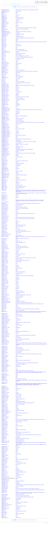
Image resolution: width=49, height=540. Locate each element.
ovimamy (30, 217)
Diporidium (3, 297)
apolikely (22, 294)
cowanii (5, 292)
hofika (16, 208)
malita (16, 226)
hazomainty (20, 257)
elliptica (6, 362)
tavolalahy (42, 492)
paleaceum (6, 96)
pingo (29, 260)
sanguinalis (5, 187)
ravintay (22, 348)
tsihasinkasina (33, 488)
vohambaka (40, 372)
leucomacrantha (7, 392)
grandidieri (6, 64)
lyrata (7, 150)
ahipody (19, 182)
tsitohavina (29, 302)
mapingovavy (17, 274)
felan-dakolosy (20, 54)
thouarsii (6, 289)
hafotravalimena (21, 439)
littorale (6, 484)
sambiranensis (7, 235)
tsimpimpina (30, 9)
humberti (7, 176)
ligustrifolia (5, 45)
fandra (6, 213)
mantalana (44, 190)
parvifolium (6, 113)
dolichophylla (6, 361)
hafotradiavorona (33, 344)
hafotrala (17, 401)
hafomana (17, 353)
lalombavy (17, 482)
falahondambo (22, 85)
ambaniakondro (19, 380)
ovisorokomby (31, 200)
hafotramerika (17, 332)
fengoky (17, 72)
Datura (3, 53)
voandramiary (23, 53)
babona (17, 230)
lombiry (17, 114)
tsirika (16, 512)
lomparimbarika (28, 190)
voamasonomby (38, 122)
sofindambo (27, 96)
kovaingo (17, 487)
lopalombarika (32, 190)
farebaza (17, 63)
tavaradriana (27, 109)
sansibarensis (7, 236)
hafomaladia (27, 335)
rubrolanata (6, 280)
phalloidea (6, 168)
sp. (4, 13)
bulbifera (6, 208)
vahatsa (17, 40)
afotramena (17, 383)
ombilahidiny (29, 122)
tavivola (17, 491)
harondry (17, 160)
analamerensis (7, 252)
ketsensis (6, 265)
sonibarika (17, 172)
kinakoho (17, 53)
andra (16, 213)
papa (34, 203)
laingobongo (26, 50)
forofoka (17, 284)
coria (5, 353)
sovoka (21, 22)
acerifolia (6, 311)
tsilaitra (17, 163)
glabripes (6, 369)
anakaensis (6, 327)
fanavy (16, 492)
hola (21, 492)
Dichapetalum (4, 140)
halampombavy (32, 419)
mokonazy (26, 370)
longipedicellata (7, 396)
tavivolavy (29, 488)
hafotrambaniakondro (37, 380)
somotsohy (36, 71)
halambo (29, 419)
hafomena (17, 314)
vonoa (29, 432)
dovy (24, 71)
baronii (5, 16)
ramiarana (19, 53)
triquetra (5, 190)
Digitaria (3, 181)
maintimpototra (23, 160)
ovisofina (27, 238)
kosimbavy (22, 494)
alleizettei (6, 314)
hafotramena (17, 312)
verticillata (5, 50)
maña (21, 331)
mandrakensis (6, 410)
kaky (16, 264)
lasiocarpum (7, 94)
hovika (23, 208)
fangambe (17, 173)
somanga (6, 438)
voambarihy (24, 322)
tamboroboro (17, 168)
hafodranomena (25, 311)
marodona (28, 484)
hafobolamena (25, 444)
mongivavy (21, 425)
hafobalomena (23, 344)
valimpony (37, 384)
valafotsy (27, 459)
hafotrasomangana (42, 344)
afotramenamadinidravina (22, 383)
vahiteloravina (29, 31)
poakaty (20, 118)
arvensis (5, 178)
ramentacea (5, 495)
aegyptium (7, 9)
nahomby (17, 80)
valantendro (38, 109)
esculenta (6, 212)
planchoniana (8, 108)
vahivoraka (22, 49)
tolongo (17, 164)
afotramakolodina (18, 335)
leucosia (7, 141)
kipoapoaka (17, 151)
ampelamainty (17, 71)
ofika (25, 217)
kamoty (17, 68)
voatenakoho (26, 144)
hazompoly (17, 256)
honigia (17, 460)
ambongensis (6, 318)
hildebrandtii (5, 512)
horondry (19, 160)
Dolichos (3, 306)
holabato (17, 12)
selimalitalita (17, 318)
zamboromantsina (44, 41)
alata (5, 67)
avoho (16, 91)
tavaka (16, 504)
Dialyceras (3, 112)
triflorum (6, 103)
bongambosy (17, 144)
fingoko (19, 72)
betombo (21, 9)
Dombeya (3, 311)
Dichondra (3, 146)
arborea (5, 54)
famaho (25, 85)
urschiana (6, 461)
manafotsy (29, 312)
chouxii (6, 483)
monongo (17, 76)
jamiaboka (38, 371)
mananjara (17, 322)
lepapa (36, 236)
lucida (5, 223)
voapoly (30, 294)
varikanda (17, 191)
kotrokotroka (17, 123)
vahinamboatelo (25, 31)
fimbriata (6, 214)
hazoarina (17, 257)
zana (16, 479)
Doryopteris (3, 487)
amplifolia (6, 326)
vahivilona (17, 67)
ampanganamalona (18, 499)
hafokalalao (20, 109)
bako (18, 230)
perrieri (6, 21)
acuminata (6, 198)
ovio (22, 226)
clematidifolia (7, 31)
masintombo (17, 178)
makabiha (39, 236)
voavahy (17, 306)
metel (4, 57)
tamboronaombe (39, 41)
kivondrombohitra (21, 122)
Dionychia (3, 196)
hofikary (19, 208)
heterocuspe (5, 293)
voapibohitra (17, 105)
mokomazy (23, 370)
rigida (5, 429)
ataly (26, 203)
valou (5, 464)
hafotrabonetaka (22, 410)
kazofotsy (19, 459)
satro (16, 328)
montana (6, 420)
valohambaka (37, 372)
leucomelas (6, 269)
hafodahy (6, 373)
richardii (6, 26)
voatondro (37, 9)
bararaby (17, 190)
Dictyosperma (4, 169)
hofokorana (20, 301)
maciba (6, 226)
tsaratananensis (7, 248)
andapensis (6, 331)
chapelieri (5, 39)
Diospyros (3, 251)
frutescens (6, 91)
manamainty (30, 27)
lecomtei (6, 388)
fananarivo (17, 362)
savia (20, 302)
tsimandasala (17, 113)
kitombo (41, 371)
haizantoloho (21, 41)
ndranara (42, 236)
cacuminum (6, 348)
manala (17, 117)
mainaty (20, 461)
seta (16, 455)
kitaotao (17, 218)
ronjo (29, 492)
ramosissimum (7, 99)
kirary (19, 57)
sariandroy (17, 351)
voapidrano (17, 100)
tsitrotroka (17, 127)
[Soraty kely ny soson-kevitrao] (46, 523)
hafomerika (29, 362)
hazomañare (17, 17)
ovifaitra (19, 204)
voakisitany (32, 218)
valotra (20, 397)
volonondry (24, 186)
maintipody (23, 257)
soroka (19, 22)
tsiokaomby (38, 303)
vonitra (16, 169)
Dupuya (3, 508)
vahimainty (19, 49)
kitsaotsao (25, 218)
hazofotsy (17, 500)
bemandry (25, 247)
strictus (7, 77)
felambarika (17, 197)
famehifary (17, 64)
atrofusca (5, 181)
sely (16, 317)
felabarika (17, 135)
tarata (27, 384)
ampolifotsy (21, 71)
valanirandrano (30, 384)
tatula (4, 58)
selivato (20, 322)
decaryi (5, 40)
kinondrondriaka (18, 104)
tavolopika (20, 193)
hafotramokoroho (21, 312)
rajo (26, 492)
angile (16, 247)
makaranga (20, 314)
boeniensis (6, 346)
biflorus (5, 306)
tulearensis (6, 459)
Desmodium (3, 86)
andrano (20, 27)
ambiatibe (17, 370)
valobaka (32, 370)
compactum (7, 117)
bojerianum (6, 62)
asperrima (7, 126)
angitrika (17, 236)
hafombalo (17, 464)
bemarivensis (6, 341)
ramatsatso (17, 90)
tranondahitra (24, 9)
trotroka (20, 123)
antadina (17, 203)
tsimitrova (30, 493)
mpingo (17, 269)
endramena (23, 27)
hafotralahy (35, 311)
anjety (18, 213)
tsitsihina (17, 167)
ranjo (27, 492)
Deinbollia (3, 68)
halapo (5, 377)
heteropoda (6, 217)
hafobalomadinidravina (44, 383)
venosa (6, 465)
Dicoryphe (3, 160)
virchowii (7, 145)
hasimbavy (17, 494)
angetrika (17, 242)
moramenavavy (30, 71)
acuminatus (8, 109)
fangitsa (5, 307)
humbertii (7, 177)
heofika (17, 217)
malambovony (17, 298)
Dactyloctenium (4, 9)
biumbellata (6, 344)
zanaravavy (42, 484)
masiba (21, 226)
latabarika (17, 356)
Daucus (3, 59)
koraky (19, 447)
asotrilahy (17, 109)
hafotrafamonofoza (28, 353)
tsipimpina (33, 9)
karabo (20, 508)
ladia (43, 444)
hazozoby (20, 275)
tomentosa (5, 159)
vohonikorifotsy (18, 81)
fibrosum (7, 169)
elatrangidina (17, 484)
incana (5, 158)
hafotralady (31, 311)
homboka (17, 221)
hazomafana (17, 251)
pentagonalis (6, 424)
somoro (23, 372)
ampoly (17, 177)
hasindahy (19, 492)
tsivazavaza (33, 122)
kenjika (25, 213)
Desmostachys (4, 108)
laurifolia (6, 163)
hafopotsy (32, 362)
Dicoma (3, 158)
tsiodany (22, 118)
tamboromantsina (34, 41)
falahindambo (17, 85)
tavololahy (17, 493)
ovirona (28, 200)
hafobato (23, 362)
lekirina (19, 177)
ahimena (17, 187)
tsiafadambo (17, 94)
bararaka (19, 190)
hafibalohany (28, 383)
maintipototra (27, 257)
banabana (17, 238)
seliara (16, 346)
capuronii (5, 503)
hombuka (6, 221)
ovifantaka (17, 209)
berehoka (17, 388)
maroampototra (18, 483)
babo (18, 247)
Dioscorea (3, 198)
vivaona (26, 193)
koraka (46, 344)
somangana (19, 352)
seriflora (6, 238)
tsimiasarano (31, 109)
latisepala (5, 44)
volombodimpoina (31, 275)
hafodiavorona (17, 469)
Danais (3, 36)
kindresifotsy (17, 183)
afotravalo (20, 434)
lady (38, 442)
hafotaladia (26, 344)
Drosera (3, 495)
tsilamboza (23, 301)
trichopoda (6, 247)
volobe (20, 77)
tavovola (20, 493)
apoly (24, 294)
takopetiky (43, 419)
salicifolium (7, 100)
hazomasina (19, 488)
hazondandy (17, 302)
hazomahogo (17, 474)
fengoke (17, 73)
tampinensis (6, 287)
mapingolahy (26, 260)
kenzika (28, 213)
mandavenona (17, 141)
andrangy (17, 301)
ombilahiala (19, 401)
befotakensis (6, 340)
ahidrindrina (22, 149)
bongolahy (19, 50)
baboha (20, 247)
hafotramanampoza (43, 311)
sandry (34, 213)
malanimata (17, 473)
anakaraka (17, 508)
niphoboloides (8, 498)
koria (37, 353)
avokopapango (20, 91)
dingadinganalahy (18, 303)
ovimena (25, 200)
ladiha (21, 470)
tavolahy (40, 492)
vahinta (17, 26)
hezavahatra (25, 41)
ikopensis (6, 18)
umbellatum (7, 104)
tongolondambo (18, 293)
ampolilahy (17, 294)
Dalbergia (3, 16)
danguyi (6, 357)
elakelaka (17, 223)
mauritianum (7, 95)
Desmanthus (3, 85)
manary (23, 17)
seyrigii (6, 437)
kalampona (39, 419)
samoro (29, 370)
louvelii (6, 297)
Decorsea (3, 64)
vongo (16, 196)
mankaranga (44, 442)
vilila (31, 302)
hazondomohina (18, 470)
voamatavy (17, 108)
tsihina (39, 203)
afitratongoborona (18, 344)
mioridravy (19, 340)
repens (6, 146)
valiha (16, 77)
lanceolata (6, 266)
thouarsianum (8, 144)
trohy (5, 456)
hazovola (17, 16)
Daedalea (3, 12)
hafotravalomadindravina (19, 384)
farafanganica (6, 365)
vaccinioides (7, 298)
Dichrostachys (4, 151)
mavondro (17, 212)
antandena (24, 203)
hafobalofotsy (35, 383)
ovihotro (22, 238)
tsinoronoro (34, 109)
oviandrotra (22, 242)
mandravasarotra (18, 99)
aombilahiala (17, 402)
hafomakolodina (23, 335)
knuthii (6, 222)
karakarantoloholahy (18, 498)
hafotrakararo (17, 336)
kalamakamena (22, 310)
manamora (31, 257)
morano (17, 49)
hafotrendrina (17, 365)
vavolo (41, 109)
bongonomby (17, 41)
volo (18, 77)
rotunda (6, 432)
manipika (17, 21)
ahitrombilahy (17, 9)
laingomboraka (18, 36)
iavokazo (17, 396)
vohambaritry (28, 322)
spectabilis (6, 442)
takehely (19, 255)
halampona (36, 419)
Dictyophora (3, 168)
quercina (5, 12)
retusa (5, 25)
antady (19, 203)
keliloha (18, 246)
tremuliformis (6, 455)
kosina (22, 488)
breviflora (5, 36)
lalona (24, 190)
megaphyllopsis (7, 411)
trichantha (6, 246)
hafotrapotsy (41, 444)
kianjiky (30, 213)
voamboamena (35, 27)
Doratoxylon (3, 478)
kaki (5, 264)
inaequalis (6, 499)
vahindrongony (18, 35)
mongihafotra (39, 312)
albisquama (6, 313)
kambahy (17, 459)
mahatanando (21, 495)
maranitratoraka (18, 437)
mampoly (26, 71)
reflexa (5, 491)
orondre (27, 160)
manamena (32, 312)
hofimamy (21, 217)
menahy (21, 297)
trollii (5, 172)
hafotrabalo (27, 402)
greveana (6, 17)
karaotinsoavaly (18, 59)
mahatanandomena (26, 495)
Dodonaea (3, 301)
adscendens (7, 86)
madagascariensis (6, 63)
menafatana (34, 484)
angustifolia (6, 160)
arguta (5, 500)
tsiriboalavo (22, 513)
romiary (28, 57)
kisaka (16, 176)
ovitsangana (29, 218)
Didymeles (3, 173)
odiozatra (24, 96)
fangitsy (23, 213)
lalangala (24, 360)
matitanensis (8, 131)
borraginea (6, 347)
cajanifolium (7, 90)
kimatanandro (17, 495)
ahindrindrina (26, 149)
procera (5, 516)
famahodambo (28, 85)
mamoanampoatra (18, 503)
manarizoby (17, 25)
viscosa (6, 303)
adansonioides (6, 72)
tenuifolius (7, 85)
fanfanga (19, 236)
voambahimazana (18, 140)
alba (4, 53)
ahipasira (17, 137)
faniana (17, 271)
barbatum (6, 89)
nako (5, 230)
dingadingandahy (23, 303)
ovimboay (22, 200)
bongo (16, 44)
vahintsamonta (28, 82)
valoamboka (24, 429)
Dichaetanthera (4, 123)
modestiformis (7, 416)
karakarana (24, 384)
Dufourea (3, 507)
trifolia (5, 507)
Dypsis (3, 509)
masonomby (26, 122)
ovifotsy (17, 232)
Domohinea (3, 470)
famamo (17, 82)
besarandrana (17, 297)
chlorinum (7, 140)
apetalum (6, 478)
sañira (33, 71)
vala (22, 322)
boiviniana (5, 73)
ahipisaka (17, 181)
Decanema (3, 62)
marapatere (19, 63)
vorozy (25, 242)
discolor (6, 112)
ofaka (25, 208)
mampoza (25, 312)
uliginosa (5, 82)
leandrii (6, 387)
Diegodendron (4, 176)
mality (18, 226)
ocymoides (6, 155)
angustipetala (6, 332)
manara (20, 17)
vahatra (20, 45)
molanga (17, 361)
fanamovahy (20, 82)
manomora (34, 257)
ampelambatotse (18, 327)
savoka (17, 22)
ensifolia (5, 122)
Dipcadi (3, 292)
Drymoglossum (4, 498)
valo (18, 313)
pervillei (6, 71)
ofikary (27, 208)
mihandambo (17, 31)
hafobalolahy (38, 383)
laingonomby (21, 36)
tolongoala (19, 164)
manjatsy (27, 331)
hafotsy (6, 376)
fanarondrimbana (18, 146)
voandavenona (34, 141)
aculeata (6, 251)
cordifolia (7, 127)
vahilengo (17, 39)
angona (17, 214)
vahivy (31, 141)
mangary (21, 18)
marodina (25, 484)
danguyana (6, 256)
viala (29, 231)
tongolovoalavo (23, 292)
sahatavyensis (7, 434)
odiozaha (17, 86)
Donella (3, 473)
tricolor (6, 30)
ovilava (20, 200)
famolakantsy (17, 96)
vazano (23, 193)
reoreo (36, 203)
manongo (17, 347)
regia (4, 76)
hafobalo (17, 341)
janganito (17, 145)
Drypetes (3, 500)
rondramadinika (18, 507)
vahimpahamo (24, 82)
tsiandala (17, 30)
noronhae (6, 164)
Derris (2, 80)
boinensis (6, 68)
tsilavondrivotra (23, 99)
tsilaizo (19, 163)
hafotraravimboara (34, 442)
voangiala (27, 294)
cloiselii (6, 351)
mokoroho (35, 312)
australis (6, 336)
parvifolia (6, 274)
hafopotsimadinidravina (25, 380)
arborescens (7, 151)
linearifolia (6, 393)
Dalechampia (3, 31)
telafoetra (22, 146)
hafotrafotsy (17, 360)
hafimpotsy (17, 444)
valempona (34, 384)
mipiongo (17, 252)
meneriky (6, 414)
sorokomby (41, 200)
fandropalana (21, 186)
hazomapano (23, 271)
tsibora (27, 9)
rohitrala (17, 278)
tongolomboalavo (18, 292)
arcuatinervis (6, 204)
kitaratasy (22, 218)
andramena (17, 27)
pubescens (6, 428)
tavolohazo (17, 193)
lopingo (20, 260)
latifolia (7, 149)
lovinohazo (35, 303)
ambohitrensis (6, 317)
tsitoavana (26, 302)
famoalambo (32, 85)
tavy (18, 452)
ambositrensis (6, 323)
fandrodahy (17, 186)
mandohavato (17, 409)
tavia (5, 452)
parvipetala (6, 423)
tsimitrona (27, 493)
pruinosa (6, 279)
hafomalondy (17, 439)
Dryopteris (3, 499)
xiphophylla (6, 494)
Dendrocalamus (4, 77)
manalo (17, 372)
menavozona (17, 509)
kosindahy (23, 492)
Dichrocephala (4, 149)
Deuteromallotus (4, 109)
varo (21, 340)
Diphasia (3, 294)
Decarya (3, 63)
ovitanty (35, 200)
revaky (16, 255)
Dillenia (3, 190)
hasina (16, 488)
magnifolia (6, 406)
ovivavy (37, 200)
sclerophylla (6, 283)
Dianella (3, 122)
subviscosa (6, 450)
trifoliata (5, 81)
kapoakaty (17, 118)
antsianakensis (7, 335)
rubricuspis (6, 433)
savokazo (19, 396)
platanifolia (6, 425)
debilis (5, 183)
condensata (6, 352)
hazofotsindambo (34, 371)
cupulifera (6, 255)
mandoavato (6, 409)
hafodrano (17, 311)
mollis (5, 419)
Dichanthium (3, 137)
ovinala (33, 217)
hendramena (26, 27)
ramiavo (37, 484)
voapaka (20, 191)
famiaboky (17, 371)
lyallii (4, 48)
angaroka (17, 231)
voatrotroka (22, 128)
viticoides (6, 167)
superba (6, 451)
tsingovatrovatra (18, 517)
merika (37, 362)
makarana (44, 371)
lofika (24, 217)
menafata (31, 484)
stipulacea (6, 446)
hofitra (21, 208)
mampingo (17, 266)
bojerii (5, 197)
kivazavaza (17, 122)
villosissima (7, 136)
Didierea (3, 172)
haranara (29, 236)
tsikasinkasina (37, 488)
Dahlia (2, 13)
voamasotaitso (42, 122)
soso (28, 231)
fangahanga (29, 203)
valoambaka (20, 347)
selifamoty (20, 429)
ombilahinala (23, 401)
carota (5, 59)
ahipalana (19, 187)
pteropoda (6, 232)
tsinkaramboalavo (18, 513)
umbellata (6, 460)
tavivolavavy (25, 488)
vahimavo (17, 62)
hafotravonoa (23, 432)
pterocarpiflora (7, 22)
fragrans (5, 41)
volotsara (22, 76)
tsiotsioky (42, 303)
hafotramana (38, 311)
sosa (26, 231)
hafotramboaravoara (25, 442)
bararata (22, 190)
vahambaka (29, 372)
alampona (17, 419)
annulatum (7, 137)
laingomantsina (29, 41)
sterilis (6, 243)
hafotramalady (33, 335)
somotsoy (23, 109)
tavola (37, 492)
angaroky (20, 231)
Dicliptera (3, 154)
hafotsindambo (29, 371)
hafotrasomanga (24, 438)
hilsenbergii (6, 380)
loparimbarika (36, 190)
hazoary (17, 261)
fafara (16, 387)
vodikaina (17, 283)
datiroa (16, 54)
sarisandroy (20, 351)
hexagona (6, 218)
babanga (19, 235)
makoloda (19, 331)
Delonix (3, 72)
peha (16, 158)
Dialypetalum (4, 117)
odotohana (17, 89)
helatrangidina (21, 484)
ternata (7, 35)
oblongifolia (7, 132)
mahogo (21, 474)
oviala (22, 231)
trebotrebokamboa (30, 149)
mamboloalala (40, 190)
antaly (5, 203)
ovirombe (32, 203)
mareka (17, 204)
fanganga (26, 236)
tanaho (19, 76)
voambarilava (22, 163)
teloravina (21, 31)
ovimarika (22, 204)
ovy (16, 198)
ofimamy (28, 217)
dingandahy (27, 303)
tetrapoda (6, 288)
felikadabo (17, 154)
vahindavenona (25, 141)
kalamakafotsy (18, 310)
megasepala (6, 271)
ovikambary (17, 200)
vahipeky (20, 144)
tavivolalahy (34, 492)
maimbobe (21, 57)
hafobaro (20, 362)
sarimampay (17, 279)
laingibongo (22, 50)
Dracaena (3, 488)
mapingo (22, 260)
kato (19, 221)
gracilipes (6, 257)
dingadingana (17, 393)
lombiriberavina (18, 112)
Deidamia (3, 67)
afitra (16, 380)
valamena (20, 388)
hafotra (29, 311)
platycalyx (6, 278)
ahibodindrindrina (18, 149)
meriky (16, 411)
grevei (4, 80)
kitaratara (19, 218)
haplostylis (6, 260)
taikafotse (25, 372)
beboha (23, 247)
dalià (16, 13)
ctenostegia (6, 356)
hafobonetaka (17, 410)
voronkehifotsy (22, 81)
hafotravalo (37, 434)
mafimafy (6, 405)
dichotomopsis (7, 360)
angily (19, 242)
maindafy (17, 478)
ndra (32, 213)
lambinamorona (31, 303)
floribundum (7, 118)
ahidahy (17, 182)
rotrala (19, 278)
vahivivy (28, 141)
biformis (5, 182)
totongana (19, 232)
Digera (3, 178)
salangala (27, 360)
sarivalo (17, 321)
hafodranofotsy (21, 311)
